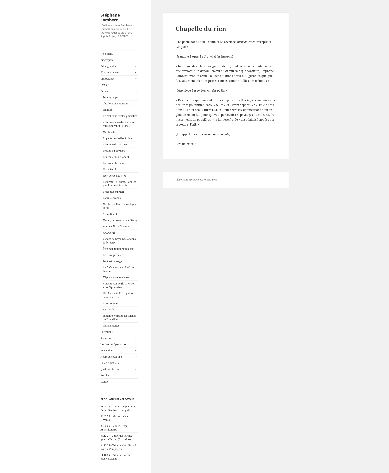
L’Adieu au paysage (114, 150)
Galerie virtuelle (110, 363)
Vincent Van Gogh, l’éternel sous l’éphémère (118, 285)
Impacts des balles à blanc (118, 138)
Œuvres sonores (109, 72)
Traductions (107, 78)
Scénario (105, 338)
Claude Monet (111, 325)
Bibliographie (108, 66)
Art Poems (109, 232)
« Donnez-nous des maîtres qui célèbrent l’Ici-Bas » (118, 124)
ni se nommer (111, 303)
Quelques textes (109, 369)
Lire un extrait (186, 144)
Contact (104, 381)
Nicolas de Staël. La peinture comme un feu (119, 295)
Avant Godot (110, 214)
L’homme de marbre (115, 144)
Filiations (108, 109)
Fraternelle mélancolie (116, 226)
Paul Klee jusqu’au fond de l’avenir (118, 269)
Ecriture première (113, 255)
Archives (105, 375)
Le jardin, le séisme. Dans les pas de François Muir (119, 183)
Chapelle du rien (113, 191)
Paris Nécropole (112, 198)
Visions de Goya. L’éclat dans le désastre (119, 240)
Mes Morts (109, 132)
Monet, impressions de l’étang (120, 220)
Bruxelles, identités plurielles (120, 116)
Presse (104, 91)
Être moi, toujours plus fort (118, 248)
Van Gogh (108, 309)
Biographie (107, 60)
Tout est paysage (112, 261)
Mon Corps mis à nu (114, 175)
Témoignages (110, 97)
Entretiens (106, 331)
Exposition (106, 350)
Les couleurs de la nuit (116, 157)
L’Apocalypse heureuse (116, 277)
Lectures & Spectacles (113, 344)
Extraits (105, 85)
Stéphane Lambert (110, 17)
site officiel (106, 53)
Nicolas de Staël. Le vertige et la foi (120, 205)
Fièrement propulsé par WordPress (196, 179)
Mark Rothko (110, 169)
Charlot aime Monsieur (116, 103)
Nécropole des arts (111, 356)
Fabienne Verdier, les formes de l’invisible (119, 317)
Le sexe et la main (113, 163)
